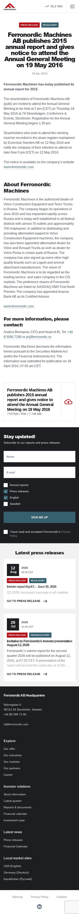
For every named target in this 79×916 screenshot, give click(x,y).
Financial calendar (15, 813)
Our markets (12, 761)
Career (8, 774)
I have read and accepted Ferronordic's (40, 533)
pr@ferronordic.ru (38, 337)
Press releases (19, 491)
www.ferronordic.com (19, 167)
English (14, 497)
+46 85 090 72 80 (15, 714)
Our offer (9, 748)
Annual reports (19, 485)
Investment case (14, 820)
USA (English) (12, 866)
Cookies (62, 896)
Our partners (12, 768)
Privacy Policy (39, 896)
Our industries (13, 755)
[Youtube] (39, 906)
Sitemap (17, 896)
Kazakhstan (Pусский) (18, 879)
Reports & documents (17, 807)
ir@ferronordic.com (16, 724)
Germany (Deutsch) (16, 872)
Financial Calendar (16, 846)
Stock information (15, 794)
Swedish (15, 503)
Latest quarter (13, 800)
